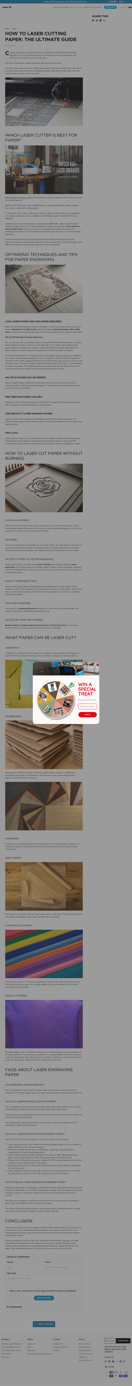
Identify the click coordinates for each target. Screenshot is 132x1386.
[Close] (96, 664)
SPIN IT (87, 715)
